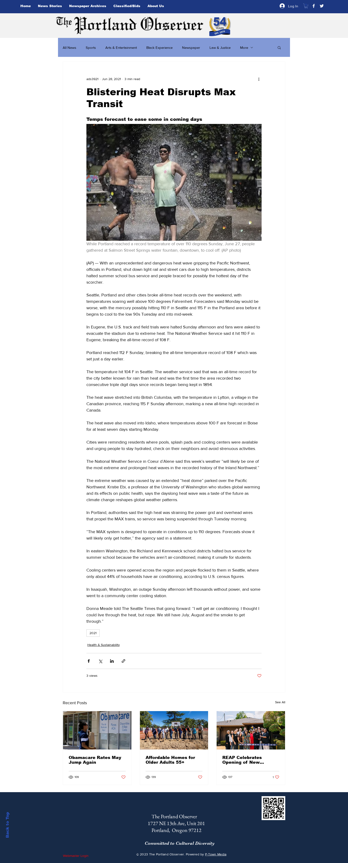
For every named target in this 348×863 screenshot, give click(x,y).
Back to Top (7, 825)
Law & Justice (220, 47)
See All (280, 702)
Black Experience (159, 47)
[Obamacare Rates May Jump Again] (97, 730)
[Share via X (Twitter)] (100, 661)
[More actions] (259, 79)
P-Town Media (215, 854)
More (244, 47)
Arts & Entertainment (121, 47)
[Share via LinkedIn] (112, 661)
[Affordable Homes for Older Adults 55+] (174, 730)
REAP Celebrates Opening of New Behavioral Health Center (243, 760)
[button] (306, 6)
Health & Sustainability (103, 645)
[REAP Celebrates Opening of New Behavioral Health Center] (251, 730)
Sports (91, 47)
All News (69, 47)
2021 (93, 633)
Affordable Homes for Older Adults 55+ (170, 760)
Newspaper (191, 47)
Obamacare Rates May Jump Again (95, 760)
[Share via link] (123, 661)
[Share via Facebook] (88, 661)
